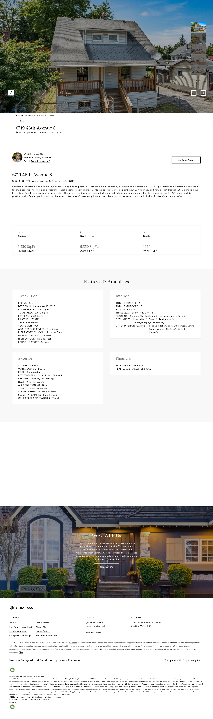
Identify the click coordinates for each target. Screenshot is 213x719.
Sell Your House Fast (20, 627)
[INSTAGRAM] (178, 608)
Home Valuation (18, 631)
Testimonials (42, 622)
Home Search (43, 631)
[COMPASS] (197, 608)
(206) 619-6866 (94, 622)
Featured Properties (46, 635)
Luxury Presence (69, 660)
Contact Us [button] (106, 567)
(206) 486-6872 (43, 157)
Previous (193, 93)
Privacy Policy (196, 660)
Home (12, 622)
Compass (73, 643)
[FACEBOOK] (169, 608)
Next (203, 93)
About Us (41, 627)
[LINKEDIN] (188, 608)
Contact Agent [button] (186, 160)
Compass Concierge (20, 635)
